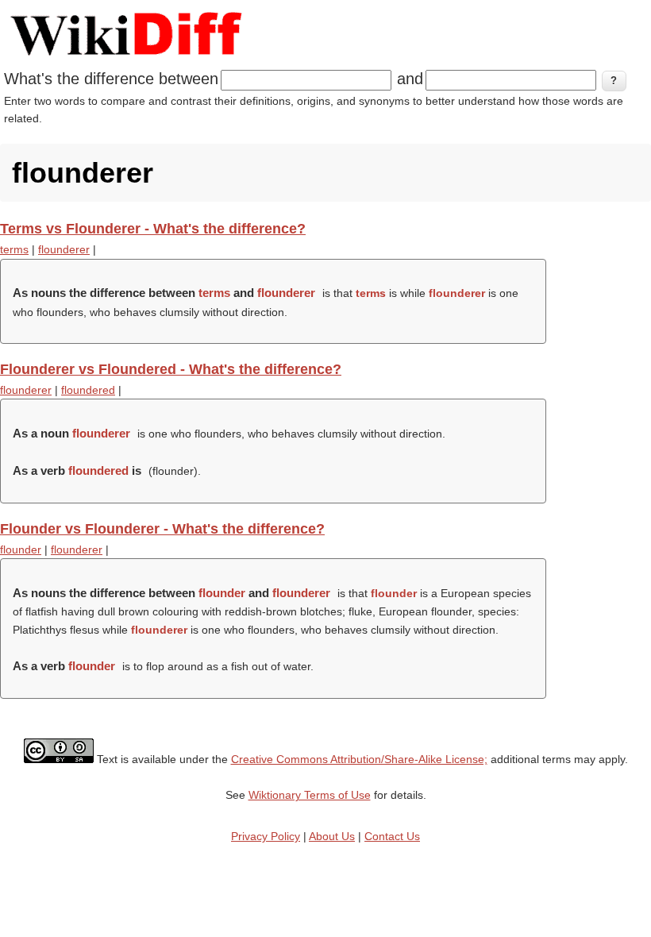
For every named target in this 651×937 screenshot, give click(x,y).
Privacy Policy (265, 836)
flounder (20, 549)
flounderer (64, 249)
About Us (332, 836)
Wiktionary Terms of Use (309, 795)
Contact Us (392, 836)
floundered (88, 390)
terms (14, 249)
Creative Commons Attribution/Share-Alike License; (359, 759)
